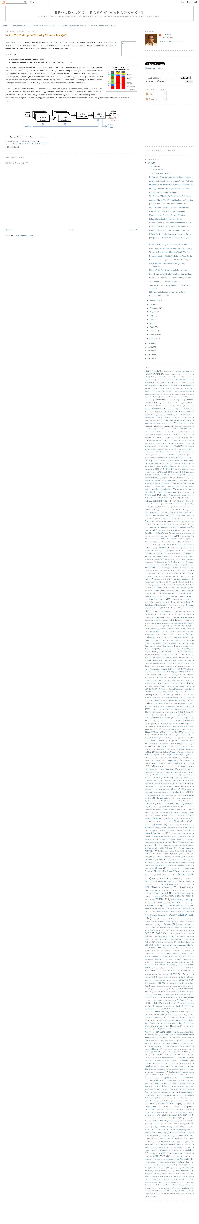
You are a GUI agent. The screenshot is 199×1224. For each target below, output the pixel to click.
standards (156, 1026)
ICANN (191, 703)
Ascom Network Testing (153, 434)
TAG (177, 1049)
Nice (176, 845)
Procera (167, 924)
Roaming (158, 959)
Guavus (163, 689)
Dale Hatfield (187, 585)
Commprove (162, 547)
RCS (157, 945)
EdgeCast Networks (182, 617)
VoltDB (147, 1156)
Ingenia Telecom (162, 721)
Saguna (147, 970)
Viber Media (178, 1138)
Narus (173, 815)
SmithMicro (174, 1012)
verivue (180, 1136)
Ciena (153, 536)
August (153, 311)
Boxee (181, 480)
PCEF (179, 896)
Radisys (178, 939)
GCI (190, 672)
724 (185, 374)
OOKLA (149, 862)
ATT (191, 437)
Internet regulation (186, 723)
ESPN (161, 637)
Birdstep (175, 472)
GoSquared (157, 686)
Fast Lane (148, 654)
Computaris (170, 551)
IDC (161, 706)
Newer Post (9, 229)
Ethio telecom (152, 640)
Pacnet (168, 890)
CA (152, 504)
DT (158, 614)
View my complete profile (171, 41)
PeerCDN (152, 903)
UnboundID (183, 1121)
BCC (189, 455)
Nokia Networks (165, 848)
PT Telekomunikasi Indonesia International (174, 927)
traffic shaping (176, 1103)
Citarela (183, 536)
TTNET (173, 1112)
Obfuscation (167, 857)
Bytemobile (161, 500)
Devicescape (170, 596)
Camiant (186, 506)
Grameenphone (168, 686)
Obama (159, 857)
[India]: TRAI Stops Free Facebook (163, 192)
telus (166, 1083)
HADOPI (148, 692)
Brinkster (147, 486)
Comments (152, 98)
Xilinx (176, 1179)
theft (177, 1089)
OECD (185, 857)
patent (147, 896)
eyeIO (179, 649)
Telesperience (166, 1078)
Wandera (154, 1162)
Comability (170, 545)
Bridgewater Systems (181, 483)
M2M (170, 766)
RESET (163, 953)
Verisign (172, 1136)
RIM (172, 956)
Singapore (178, 997)
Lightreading (173, 760)
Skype (172, 1002)
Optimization (186, 874)
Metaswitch (169, 786)
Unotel (182, 1124)
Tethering (166, 1086)
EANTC (180, 614)
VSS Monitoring (168, 1159)
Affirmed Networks (186, 391)
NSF (189, 851)
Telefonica (159, 1071)
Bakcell (159, 449)
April (152, 327)
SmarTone (148, 1012)
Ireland (149, 735)
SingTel (187, 997)
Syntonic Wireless (170, 1046)
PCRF (159, 899)
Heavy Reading (153, 694)
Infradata (150, 721)
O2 (151, 856)
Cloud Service (169, 541)
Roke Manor (159, 962)
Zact (146, 1191)
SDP (161, 983)
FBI (163, 655)
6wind (178, 374)
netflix (22, 143)
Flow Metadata (170, 660)
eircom (153, 623)
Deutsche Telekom (166, 593)
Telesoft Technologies (152, 1078)
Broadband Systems (184, 489)
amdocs (157, 408)
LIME (146, 763)
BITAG (182, 472)
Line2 (162, 763)
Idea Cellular (170, 706)
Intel (180, 720)
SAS (153, 977)
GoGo (174, 683)
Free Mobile (151, 666)
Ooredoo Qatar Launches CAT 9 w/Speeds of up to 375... (171, 184)
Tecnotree (158, 1061)
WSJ (146, 1179)
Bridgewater (165, 483)
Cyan (173, 582)
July (152, 315)
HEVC (15, 143)
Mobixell (150, 803)
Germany (174, 674)
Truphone (159, 1112)
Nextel (149, 845)
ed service (168, 617)
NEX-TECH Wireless (187, 842)
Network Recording (184, 836)
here (42, 59)
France (147, 663)
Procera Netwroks (184, 924)
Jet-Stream (151, 743)
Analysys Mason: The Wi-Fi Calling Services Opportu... (171, 200)
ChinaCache (187, 533)
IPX (183, 732)
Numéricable (185, 854)
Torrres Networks (151, 1101)
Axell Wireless (179, 443)
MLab (177, 792)
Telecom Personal (173, 1069)
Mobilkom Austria (172, 801)
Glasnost (161, 680)
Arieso (166, 429)
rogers (177, 959)
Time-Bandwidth (188, 1095)
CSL (162, 576)
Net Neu (162, 822)
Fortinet (189, 660)
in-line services (170, 712)
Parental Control (160, 892)
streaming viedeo (153, 1035)
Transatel (177, 1106)
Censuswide (159, 524)
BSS (166, 497)
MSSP (185, 809)
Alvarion (188, 406)
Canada (148, 509)
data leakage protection (179, 588)
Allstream (162, 406)
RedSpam (165, 948)
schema (175, 980)
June (152, 319)
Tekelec (185, 1060)
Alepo (159, 402)
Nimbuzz (151, 848)
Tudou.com (181, 1112)
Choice (147, 536)
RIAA (155, 956)
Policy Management (181, 914)
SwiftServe (158, 1043)
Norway (169, 851)
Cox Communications (180, 570)
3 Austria (168, 371)
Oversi (157, 887)
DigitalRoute (149, 605)
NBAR (174, 818)
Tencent (174, 1083)
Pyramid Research (186, 930)
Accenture (188, 377)
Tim (170, 1095)
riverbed (180, 956)
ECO (146, 617)
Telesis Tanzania (186, 1075)
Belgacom (152, 460)
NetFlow (171, 825)
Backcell (166, 446)
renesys (187, 951)
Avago (183, 440)
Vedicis (147, 1136)
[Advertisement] (153, 125)
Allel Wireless (189, 403)
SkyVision (190, 1003)
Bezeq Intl (187, 463)
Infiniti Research (186, 715)
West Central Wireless (157, 1168)
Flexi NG (159, 660)
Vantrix (155, 1132)
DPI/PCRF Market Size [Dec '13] (103, 25)
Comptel (159, 550)
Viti (183, 1147)
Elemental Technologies (154, 626)
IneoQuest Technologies (169, 715)
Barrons (164, 455)
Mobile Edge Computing (168, 795)
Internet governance (169, 723)
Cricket (182, 573)
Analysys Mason (171, 411)
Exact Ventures (168, 646)
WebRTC (172, 1165)
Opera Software (173, 871)
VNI (171, 1150)
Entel (192, 631)
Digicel (173, 602)
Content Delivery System (178, 559)
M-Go (157, 766)
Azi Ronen (166, 34)
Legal (169, 757)
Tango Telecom (177, 1051)
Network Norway (169, 836)
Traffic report (160, 1103)
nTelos (154, 854)
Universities (157, 1124)
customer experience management (179, 579)
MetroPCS (156, 789)
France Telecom (159, 663)
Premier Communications (168, 922)
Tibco (147, 1092)
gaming (171, 672)
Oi (169, 860)
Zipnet (182, 1194)
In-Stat (180, 712)
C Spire (179, 501)
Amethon (191, 409)
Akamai (159, 399)
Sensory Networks (157, 986)
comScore (180, 551)
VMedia (155, 1150)
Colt (161, 545)
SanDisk (157, 974)
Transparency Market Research (158, 1109)
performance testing (154, 905)
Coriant (175, 568)
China (189, 530)
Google (181, 682)
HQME (155, 700)
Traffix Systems (151, 1106)
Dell (175, 590)
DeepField (167, 591)
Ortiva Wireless (167, 884)
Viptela (147, 1147)
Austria (176, 440)
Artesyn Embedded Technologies (155, 432)
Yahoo (166, 1185)
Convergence (160, 565)
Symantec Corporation (154, 1046)
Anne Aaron (10, 42)
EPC (172, 634)
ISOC (161, 735)
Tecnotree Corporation (171, 1061)
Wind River (187, 1171)
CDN (165, 515)
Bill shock (163, 471)
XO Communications (172, 1182)
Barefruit (156, 455)
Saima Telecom (167, 970)
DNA (171, 608)
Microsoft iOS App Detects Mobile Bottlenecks (168, 270)
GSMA (154, 689)
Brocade (184, 495)
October (153, 304)
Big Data (166, 469)
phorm (191, 905)
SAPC (147, 977)
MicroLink (166, 789)
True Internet (149, 1112)
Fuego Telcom (149, 672)
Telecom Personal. (188, 1069)
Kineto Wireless (170, 752)
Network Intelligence (154, 833)
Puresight (175, 930)
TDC (166, 1055)
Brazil (192, 480)
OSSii (189, 884)
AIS (186, 397)
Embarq (147, 629)
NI (171, 845)
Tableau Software (167, 1049)
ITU (188, 737)
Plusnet (172, 911)
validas (168, 1130)
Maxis (158, 778)
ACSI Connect (182, 383)
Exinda (149, 649)
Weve (169, 1168)
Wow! (190, 1176)
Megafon (181, 783)
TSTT (166, 1112)
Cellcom (163, 521)
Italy (169, 738)
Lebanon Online (160, 758)
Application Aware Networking (176, 420)
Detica (154, 593)
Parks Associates (178, 893)
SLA (149, 1006)
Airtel (171, 397)
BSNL (159, 498)
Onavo (185, 860)
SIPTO (147, 1000)
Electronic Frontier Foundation (171, 623)
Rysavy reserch (175, 968)
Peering (160, 903)
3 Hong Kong (177, 371)
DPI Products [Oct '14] (20, 25)
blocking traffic (151, 477)
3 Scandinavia (189, 371)
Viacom (160, 1139)
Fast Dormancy (185, 652)
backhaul (175, 446)
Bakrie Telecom (169, 449)
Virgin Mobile (174, 1147)
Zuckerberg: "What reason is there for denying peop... (170, 177)
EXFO (192, 646)
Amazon (147, 409)
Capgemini (159, 510)
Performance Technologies (185, 903)
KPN (146, 754)
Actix (164, 385)
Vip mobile (179, 1144)
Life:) (163, 761)
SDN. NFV (153, 983)
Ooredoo (158, 862)
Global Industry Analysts (174, 680)
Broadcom (187, 492)
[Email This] (6, 147)
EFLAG (188, 620)
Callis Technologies (164, 507)
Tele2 (169, 1066)
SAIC (157, 970)
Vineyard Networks (163, 1144)
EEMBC (180, 620)
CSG (155, 576)
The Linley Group (160, 1089)
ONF (192, 860)
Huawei (190, 700)
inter (158, 723)
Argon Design (149, 429)
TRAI (163, 1106)
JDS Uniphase (182, 741)
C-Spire (186, 501)
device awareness (154, 596)
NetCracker (148, 825)
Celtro (192, 521)
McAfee (176, 778)
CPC (160, 573)
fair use (164, 651)
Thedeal (170, 1089)
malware (170, 769)
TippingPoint (151, 1098)
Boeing (189, 478)
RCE (146, 945)
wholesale (177, 1168)
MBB (166, 777)
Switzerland (181, 1043)
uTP (162, 1130)
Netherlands (149, 827)
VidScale (174, 1142)
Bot (146, 480)
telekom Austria (188, 1072)
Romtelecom (178, 962)
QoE (29, 143)
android (187, 411)
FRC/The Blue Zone (181, 663)
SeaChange (170, 983)
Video (191, 1138)
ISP (179, 734)
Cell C (183, 519)
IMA (189, 709)
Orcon (181, 881)
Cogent (191, 542)
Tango (166, 1052)
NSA (183, 851)
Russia (166, 968)
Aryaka (183, 432)
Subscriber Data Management (172, 1035)
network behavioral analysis (180, 830)
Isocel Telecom (171, 735)
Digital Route (185, 602)
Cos (156, 571)
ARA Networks (181, 423)
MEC (155, 780)
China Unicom (176, 533)
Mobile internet (186, 794)
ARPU (181, 428)
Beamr (151, 458)
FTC (184, 669)
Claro (176, 539)
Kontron (181, 752)
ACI (190, 380)
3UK (158, 374)
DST (152, 614)
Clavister (183, 539)
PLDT (152, 911)
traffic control (179, 1100)
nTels (160, 854)
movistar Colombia (162, 809)
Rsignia (181, 965)
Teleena (149, 1072)
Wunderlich (156, 1179)
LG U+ (188, 757)
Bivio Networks (173, 475)
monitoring (189, 803)
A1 (190, 374)
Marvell (184, 772)
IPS (165, 732)
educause (165, 620)
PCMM (188, 896)
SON (165, 1017)
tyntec (154, 1118)
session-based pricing (161, 989)
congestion (189, 553)
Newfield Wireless (171, 842)
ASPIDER (175, 434)
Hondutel (166, 698)
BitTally (149, 475)
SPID (153, 1023)
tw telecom (171, 1115)
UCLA (155, 1121)
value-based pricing (179, 1130)
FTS (189, 669)
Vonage (177, 1156)
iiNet (170, 709)
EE (172, 620)
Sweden (149, 1043)
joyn (172, 743)
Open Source (149, 865)
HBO (164, 692)
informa (180, 717)
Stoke (165, 1029)
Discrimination (161, 605)
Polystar (165, 919)
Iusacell (147, 741)
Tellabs (182, 1080)
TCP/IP (156, 1054)
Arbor (149, 426)
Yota (161, 1188)
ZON (146, 1196)
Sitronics (159, 1000)
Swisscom (169, 1043)
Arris (189, 429)
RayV (183, 942)
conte (184, 556)
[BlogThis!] (9, 147)
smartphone (159, 1011)
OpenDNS (188, 865)
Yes (190, 1185)
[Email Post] (37, 141)
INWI (149, 729)
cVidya (160, 582)
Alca (182, 400)
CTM (183, 576)
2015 (150, 163)
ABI (146, 377)
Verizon (190, 1135)
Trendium (188, 1109)
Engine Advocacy (182, 631)
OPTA (159, 875)
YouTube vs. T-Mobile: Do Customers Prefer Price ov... (170, 196)
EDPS (158, 620)
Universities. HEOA (171, 1124)
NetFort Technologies (184, 825)
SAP (190, 974)
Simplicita (168, 997)
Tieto (152, 1095)
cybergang (155, 585)
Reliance (188, 948)
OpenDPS (148, 868)
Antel (177, 415)
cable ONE (168, 504)
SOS (153, 1020)
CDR (146, 518)
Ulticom (172, 1120)
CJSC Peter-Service (165, 539)
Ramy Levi (167, 942)
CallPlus (176, 507)
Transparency (188, 1106)
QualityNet (148, 936)
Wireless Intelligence (165, 1176)
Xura (159, 1185)
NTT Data (175, 854)
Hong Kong (174, 698)
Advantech (167, 391)
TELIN (151, 1081)
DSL (146, 614)
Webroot (163, 1165)
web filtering (179, 1161)
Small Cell (180, 1006)
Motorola (164, 807)
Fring (146, 669)
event (146, 643)
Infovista (190, 718)
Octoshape (177, 857)
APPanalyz (167, 417)
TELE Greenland (159, 1066)
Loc (185, 763)
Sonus (182, 1017)
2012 (150, 350)
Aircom (163, 397)
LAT (166, 755)
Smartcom (178, 1009)
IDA (155, 706)
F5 (193, 648)
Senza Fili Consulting (173, 986)
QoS (158, 933)
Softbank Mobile (158, 1015)
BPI (186, 480)
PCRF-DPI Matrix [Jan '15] (43, 25)
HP (148, 700)
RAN (175, 942)
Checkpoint (161, 530)
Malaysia (161, 769)
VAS (164, 1132)
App (159, 417)
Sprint (181, 1023)
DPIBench (178, 612)
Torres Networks (186, 1098)
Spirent (159, 1023)
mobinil (191, 801)
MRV (172, 809)
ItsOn (182, 738)
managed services (184, 769)
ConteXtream (175, 562)
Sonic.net (174, 1017)
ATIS (183, 437)
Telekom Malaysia (153, 1075)
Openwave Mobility (153, 871)
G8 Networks (161, 672)
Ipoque (157, 732)
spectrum (180, 1020)
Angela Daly (158, 415)
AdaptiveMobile (188, 385)
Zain (152, 1190)
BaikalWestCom (150, 449)
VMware (164, 1150)
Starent (166, 1026)
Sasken (161, 977)
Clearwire (158, 542)
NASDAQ (181, 815)
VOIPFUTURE (177, 1153)
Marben (159, 772)
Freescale (180, 666)
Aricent (158, 429)
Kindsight (158, 752)
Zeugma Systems (150, 1194)
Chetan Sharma (172, 530)
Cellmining (174, 521)
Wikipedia (148, 1171)
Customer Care (159, 579)
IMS (146, 712)
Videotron (164, 1142)
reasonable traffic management (175, 944)
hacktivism (188, 689)
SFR (179, 989)
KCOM (173, 749)
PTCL (192, 927)
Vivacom (147, 1150)
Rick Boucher (164, 956)
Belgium (163, 460)
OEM (192, 856)
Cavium (188, 512)
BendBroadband (153, 463)
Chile (182, 530)
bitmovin (191, 472)
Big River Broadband (181, 469)
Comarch (180, 545)
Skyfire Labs (153, 1003)
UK (161, 1120)
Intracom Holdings (180, 726)
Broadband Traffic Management (99, 12)
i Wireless (169, 703)
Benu (162, 463)
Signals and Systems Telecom (176, 994)
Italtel (163, 738)
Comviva (160, 553)
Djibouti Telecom (153, 608)
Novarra (177, 851)
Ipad (155, 729)
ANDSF (147, 414)
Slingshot (159, 1006)
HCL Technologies (174, 692)
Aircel (155, 397)
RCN (151, 945)
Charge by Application (180, 527)
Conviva (180, 565)
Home (5, 25)
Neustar (163, 839)
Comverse (149, 553)
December (154, 166)
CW (167, 582)
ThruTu (189, 1089)
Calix (152, 507)
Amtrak (149, 412)
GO (168, 683)
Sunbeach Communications (182, 1038)
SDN (191, 979)
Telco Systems (186, 1063)
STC (184, 1026)
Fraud (170, 663)
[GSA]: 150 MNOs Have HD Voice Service (166, 218)
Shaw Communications (168, 992)
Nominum (161, 851)
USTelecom (183, 1127)
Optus (154, 878)
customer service (150, 582)
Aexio (175, 391)
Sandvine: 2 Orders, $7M (159, 295)
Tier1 (173, 1092)
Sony (189, 1017)
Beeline (170, 458)
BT (174, 497)
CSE (149, 576)
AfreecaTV (166, 394)
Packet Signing (188, 887)
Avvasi (167, 443)
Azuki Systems (149, 446)
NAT (189, 815)
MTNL (149, 812)
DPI (147, 611)
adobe (167, 388)
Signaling (157, 994)
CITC (190, 536)
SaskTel (168, 977)
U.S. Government (165, 1118)
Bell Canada (189, 460)
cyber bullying (182, 582)
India (188, 712)
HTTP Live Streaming (177, 700)
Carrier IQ (163, 513)
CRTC (191, 573)
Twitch (188, 1115)
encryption (155, 631)
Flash (184, 657)
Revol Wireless (173, 953)
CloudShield (183, 542)
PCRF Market (176, 899)
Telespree (178, 1078)
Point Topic (181, 911)
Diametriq (176, 599)
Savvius (154, 980)
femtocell (188, 654)
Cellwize (184, 521)
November (154, 300)
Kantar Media (151, 749)
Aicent (147, 397)
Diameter (190, 596)
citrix (153, 538)
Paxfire (156, 896)
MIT (164, 792)
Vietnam (182, 1142)
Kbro (167, 749)
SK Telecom (181, 1000)
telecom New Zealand (158, 1069)
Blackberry (187, 475)
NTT (166, 853)
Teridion (188, 1083)
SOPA (147, 1020)
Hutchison (159, 703)
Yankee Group (178, 1184)
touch (161, 1101)
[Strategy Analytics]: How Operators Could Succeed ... (170, 188)
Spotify (174, 1023)
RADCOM (165, 939)
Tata (146, 1055)
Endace (165, 631)
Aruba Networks (173, 432)
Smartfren (188, 1009)
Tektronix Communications (156, 1063)
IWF (153, 740)
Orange (175, 878)
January (153, 338)
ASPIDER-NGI (186, 434)
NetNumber (180, 828)
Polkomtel (155, 919)
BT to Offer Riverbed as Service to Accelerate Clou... (170, 234)
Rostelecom (161, 965)
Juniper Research (163, 746)
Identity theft (181, 706)
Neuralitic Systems (151, 839)
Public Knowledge (152, 930)
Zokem (189, 1194)
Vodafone (189, 1150)
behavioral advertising (185, 457)
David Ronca (55, 42)
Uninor (191, 1121)
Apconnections (149, 417)
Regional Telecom (177, 948)
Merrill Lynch (159, 786)
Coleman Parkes (152, 545)
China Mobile (149, 533)
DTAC (164, 614)
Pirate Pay (161, 908)
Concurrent (170, 553)
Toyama (168, 1101)
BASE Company (174, 455)
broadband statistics (161, 488)
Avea (146, 443)
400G (166, 374)
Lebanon (149, 758)
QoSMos (170, 933)
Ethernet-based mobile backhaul (183, 637)
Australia (165, 440)
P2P (175, 887)
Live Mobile (178, 763)
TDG (183, 1055)
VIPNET (188, 1144)
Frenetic (188, 666)
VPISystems (156, 1159)
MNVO (147, 795)
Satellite (184, 977)
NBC (181, 818)
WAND (147, 1162)
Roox (188, 962)
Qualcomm (187, 933)
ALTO (170, 406)
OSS (180, 884)
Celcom (174, 519)
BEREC (170, 463)
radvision (188, 939)
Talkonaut (148, 1052)
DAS (167, 588)
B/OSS (159, 446)
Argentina (188, 426)
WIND (178, 1171)
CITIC (146, 539)
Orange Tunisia (171, 881)
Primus (182, 922)
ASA (189, 432)
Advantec (159, 391)
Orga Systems (150, 884)
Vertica (152, 1139)
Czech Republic (175, 585)
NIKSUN (191, 845)
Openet (158, 868)
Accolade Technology (164, 380)
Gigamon (162, 677)
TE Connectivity (172, 1057)
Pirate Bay (151, 908)
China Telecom (163, 533)
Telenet (164, 1075)
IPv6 (176, 732)
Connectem (175, 556)
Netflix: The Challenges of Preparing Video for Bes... (170, 244)
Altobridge (179, 406)
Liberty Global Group (152, 761)
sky (192, 1000)
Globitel (161, 683)
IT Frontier (155, 738)
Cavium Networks (152, 515)
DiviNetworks (188, 605)
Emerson (162, 629)
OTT (147, 887)
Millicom (148, 792)
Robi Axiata (168, 959)
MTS (156, 812)
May (152, 323)
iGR (154, 709)
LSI (190, 763)
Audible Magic (155, 440)
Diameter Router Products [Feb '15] (72, 25)
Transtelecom (174, 1109)
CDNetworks (187, 516)
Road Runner (149, 959)
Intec (173, 721)
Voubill (185, 1156)
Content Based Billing (161, 559)
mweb (184, 812)
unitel (148, 1124)
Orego (189, 881)
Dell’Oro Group (185, 590)
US (187, 1123)
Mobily (183, 801)
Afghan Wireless (150, 394)
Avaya (189, 440)
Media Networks (165, 781)
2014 (150, 343)
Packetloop (159, 890)
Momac (161, 804)
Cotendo (164, 570)
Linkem (169, 763)
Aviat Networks (156, 443)
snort (190, 1012)
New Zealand (158, 842)
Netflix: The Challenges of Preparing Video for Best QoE (35, 35)
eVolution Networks (153, 646)
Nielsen (182, 845)
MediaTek (157, 783)
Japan (173, 740)
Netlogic (161, 827)
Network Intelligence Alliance (181, 833)
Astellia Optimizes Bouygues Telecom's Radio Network (171, 181)
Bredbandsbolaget (152, 483)
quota (171, 936)
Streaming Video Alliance (185, 1032)
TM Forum (169, 1098)
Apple (177, 417)
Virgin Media (158, 1147)
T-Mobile (154, 1049)
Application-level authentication (155, 423)
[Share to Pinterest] (17, 147)
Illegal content (180, 709)
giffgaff (191, 675)
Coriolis (184, 568)
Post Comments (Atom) (25, 235)
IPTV (170, 732)
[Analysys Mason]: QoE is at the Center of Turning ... (170, 230)
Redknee (153, 947)
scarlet (162, 980)
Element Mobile (189, 623)
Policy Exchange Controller (155, 915)
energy (172, 631)
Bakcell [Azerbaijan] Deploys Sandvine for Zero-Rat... (170, 274)
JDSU (192, 740)
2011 (150, 354)
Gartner (181, 671)
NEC (146, 822)
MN (183, 792)
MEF (173, 783)
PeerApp (190, 899)
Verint (164, 1136)
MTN (192, 809)
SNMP (183, 1012)
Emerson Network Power (176, 629)
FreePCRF (170, 666)
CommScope (176, 548)
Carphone (188, 510)
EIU (158, 623)
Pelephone (170, 903)
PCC (163, 896)
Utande (156, 1130)
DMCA (164, 608)
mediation (166, 783)
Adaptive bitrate (174, 385)
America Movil (171, 409)
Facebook (152, 651)
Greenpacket (180, 686)
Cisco (172, 535)
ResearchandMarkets (151, 953)
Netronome (190, 827)
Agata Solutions (187, 394)
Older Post (133, 229)
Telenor (173, 1074)
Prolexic (147, 927)
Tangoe (189, 1052)
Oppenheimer (149, 875)
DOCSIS (188, 608)
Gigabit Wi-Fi (151, 677)
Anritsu (169, 414)
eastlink (189, 614)
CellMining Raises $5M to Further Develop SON (168, 226)
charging (149, 530)
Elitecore (176, 625)
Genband (163, 674)
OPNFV (188, 871)
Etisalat (162, 640)
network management (152, 836)
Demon (147, 593)
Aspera (166, 434)
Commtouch (187, 548)
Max (183, 775)
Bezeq (178, 463)
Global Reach (189, 680)
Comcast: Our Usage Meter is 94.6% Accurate (167, 211)
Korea (189, 752)
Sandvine (174, 974)
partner (188, 893)
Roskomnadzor (149, 965)
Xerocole (167, 1179)
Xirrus (184, 1179)
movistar (188, 807)
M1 (163, 766)
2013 (150, 347)
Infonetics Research (161, 717)
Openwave (185, 868)
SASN (176, 977)
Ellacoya (188, 626)
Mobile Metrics (181, 798)
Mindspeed (157, 792)
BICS (157, 469)
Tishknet (160, 1098)
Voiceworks (153, 1153)
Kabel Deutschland (181, 746)
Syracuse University (185, 1046)
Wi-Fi (185, 1167)
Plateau (169, 908)
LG (183, 758)
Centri (146, 527)
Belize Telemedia (175, 460)
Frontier (154, 669)
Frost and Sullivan (167, 668)
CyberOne (164, 585)
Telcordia (148, 1066)
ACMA (157, 383)
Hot (182, 697)
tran (170, 1106)
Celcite (164, 518)
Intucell (191, 726)
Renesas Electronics (172, 951)
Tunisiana (191, 1112)
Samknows (187, 970)
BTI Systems (185, 498)
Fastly (157, 655)
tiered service (187, 1091)
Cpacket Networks (150, 573)
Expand (156, 649)
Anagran (157, 412)
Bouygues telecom (169, 480)
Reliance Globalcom (152, 951)
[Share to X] (12, 147)
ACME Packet (167, 382)
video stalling (154, 1142)
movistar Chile (149, 809)
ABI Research (156, 376)
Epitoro (180, 634)
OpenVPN (173, 868)
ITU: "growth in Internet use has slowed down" (167, 292)
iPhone (147, 732)
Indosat (157, 715)
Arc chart (159, 426)
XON (183, 1182)
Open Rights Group (185, 862)
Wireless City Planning (177, 1173)
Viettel (189, 1142)
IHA (159, 709)
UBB (176, 1118)
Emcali (154, 629)
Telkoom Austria (172, 1081)
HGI (185, 695)
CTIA (176, 576)
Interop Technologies (164, 726)
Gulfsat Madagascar (175, 689)
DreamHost (187, 612)
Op (165, 862)
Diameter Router (157, 599)
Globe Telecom (151, 683)
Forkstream (180, 660)
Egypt (146, 623)
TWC (180, 1115)
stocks (157, 1029)
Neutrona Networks (175, 839)
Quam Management (160, 936)
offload (160, 859)
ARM (174, 429)
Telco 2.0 (175, 1063)
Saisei (178, 970)
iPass (182, 729)
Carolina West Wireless (174, 510)
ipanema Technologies (169, 729)
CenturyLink (155, 527)
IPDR (189, 729)
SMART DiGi (165, 1009)
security (180, 982)
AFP (158, 394)
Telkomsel (159, 1080)
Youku (177, 1188)
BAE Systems (187, 446)
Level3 (176, 757)
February (153, 334)
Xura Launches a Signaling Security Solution (167, 215)
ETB (167, 637)
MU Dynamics (166, 812)
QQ (180, 933)
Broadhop (164, 495)
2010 (150, 358)
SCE (168, 980)
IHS (164, 709)
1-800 (147, 371)
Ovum (166, 887)
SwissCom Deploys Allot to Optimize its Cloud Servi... (170, 256)
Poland (189, 911)
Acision (148, 382)
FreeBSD (161, 666)
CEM (149, 524)
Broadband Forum (159, 486)
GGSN (182, 674)
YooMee (154, 1188)
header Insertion (188, 692)
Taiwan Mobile (186, 1049)
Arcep (167, 426)
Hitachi (191, 695)
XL (161, 1182)
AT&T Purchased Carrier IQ (160, 173)
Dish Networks (175, 605)
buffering (148, 500)
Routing (172, 965)
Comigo (151, 548)
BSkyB (149, 498)
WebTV (181, 1165)
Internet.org (151, 726)
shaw (155, 991)
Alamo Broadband (172, 400)
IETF (147, 709)
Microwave (187, 789)
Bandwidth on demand (170, 451)
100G (155, 371)
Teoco (182, 1083)
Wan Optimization (182, 1159)
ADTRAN (176, 388)
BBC (183, 455)
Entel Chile (151, 634)
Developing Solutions (186, 593)
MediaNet (187, 780)
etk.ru (170, 640)
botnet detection (154, 480)
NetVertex (162, 830)
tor (177, 1098)
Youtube (185, 1187)
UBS (192, 1118)
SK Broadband (169, 1000)
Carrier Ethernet (150, 512)
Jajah (166, 741)
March (152, 330)
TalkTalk (156, 1051)
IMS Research (157, 712)
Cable (158, 503)
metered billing (181, 786)
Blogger (164, 478)
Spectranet (171, 1020)
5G (172, 374)
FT (179, 669)
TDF (175, 1055)
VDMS (189, 1133)
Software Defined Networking (177, 1015)
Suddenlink (162, 1038)
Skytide (182, 1003)
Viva (189, 1147)
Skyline (164, 1003)
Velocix (155, 1136)
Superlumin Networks (151, 1040)
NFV (156, 844)
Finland (167, 658)
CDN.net (177, 516)
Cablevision (179, 504)
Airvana (179, 397)
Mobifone (155, 795)
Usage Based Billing (162, 1126)
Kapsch (160, 749)
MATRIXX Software (160, 775)
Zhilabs (160, 1193)
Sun (170, 1038)
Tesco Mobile (155, 1086)
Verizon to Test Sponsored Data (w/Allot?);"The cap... (170, 252)
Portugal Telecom (177, 919)
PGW (184, 905)
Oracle (163, 878)
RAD (156, 939)
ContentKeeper (162, 562)
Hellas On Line (169, 695)
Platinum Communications (183, 908)
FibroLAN (148, 657)
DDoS (156, 590)
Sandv (165, 974)
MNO (189, 792)
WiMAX (170, 1171)
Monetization (173, 803)
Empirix (189, 629)
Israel (188, 734)
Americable (181, 409)
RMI (189, 956)
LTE (147, 766)
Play (146, 911)
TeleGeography (174, 1072)
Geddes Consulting (150, 675)
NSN (146, 853)
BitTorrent (159, 474)
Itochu (176, 738)
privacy (157, 924)
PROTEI (156, 927)
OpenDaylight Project (174, 865)
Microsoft (176, 789)
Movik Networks (177, 807)
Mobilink (161, 801)
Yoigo (147, 1188)
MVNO (176, 812)
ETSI (183, 640)
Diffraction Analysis (160, 602)
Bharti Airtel (169, 466)
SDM (182, 980)
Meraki (149, 786)
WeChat (188, 1165)
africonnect (175, 394)
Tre (182, 1109)
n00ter (157, 815)
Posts (150, 94)
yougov (168, 1188)
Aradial (191, 423)
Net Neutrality (177, 821)
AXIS (189, 443)
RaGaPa (158, 942)
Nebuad (188, 818)
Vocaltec (179, 1150)
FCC (176, 654)
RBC (189, 942)
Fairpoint (174, 652)
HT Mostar (164, 700)
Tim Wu (177, 1095)
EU (188, 640)
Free (192, 663)
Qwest (181, 936)
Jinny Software (163, 743)
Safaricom (187, 968)
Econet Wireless (156, 617)
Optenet (168, 874)
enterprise (162, 634)
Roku (168, 962)
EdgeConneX (149, 620)
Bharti (159, 466)
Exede (178, 646)
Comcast (190, 544)
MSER (179, 809)
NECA (154, 822)
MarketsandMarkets (172, 772)
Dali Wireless (149, 588)
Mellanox (190, 783)
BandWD (180, 449)
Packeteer (150, 890)
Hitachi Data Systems (154, 698)
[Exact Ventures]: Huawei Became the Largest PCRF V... (171, 248)
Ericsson (190, 634)
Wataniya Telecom (165, 1162)
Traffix (189, 1104)
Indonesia (148, 715)
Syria (146, 1049)
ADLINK (159, 388)
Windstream (148, 1173)
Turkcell (161, 1115)
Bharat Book (149, 466)
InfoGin (147, 718)
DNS (178, 607)
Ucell (148, 1121)
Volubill (166, 1156)
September (154, 308)
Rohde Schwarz (189, 959)
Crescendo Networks (171, 573)
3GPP (149, 374)
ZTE (152, 1196)
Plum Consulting (161, 911)
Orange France (158, 881)
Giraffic (186, 677)
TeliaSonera (189, 1077)
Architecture (178, 426)
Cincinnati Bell (162, 536)
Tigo (158, 1095)
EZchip (186, 649)
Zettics (189, 1191)
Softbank (147, 1015)
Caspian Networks (176, 513)
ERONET (153, 637)
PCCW (171, 896)
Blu (171, 478)
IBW (184, 703)
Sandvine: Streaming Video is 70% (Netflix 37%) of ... (170, 259)
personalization (173, 905)
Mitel (170, 792)
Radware (148, 942)
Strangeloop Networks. (177, 1029)
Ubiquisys (183, 1118)
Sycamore (190, 1043)
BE (146, 458)
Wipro (157, 1173)
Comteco (188, 551)
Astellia (148, 437)
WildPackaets (159, 1171)
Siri (153, 1000)
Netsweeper (151, 830)
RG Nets (184, 953)
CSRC (169, 576)
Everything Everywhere (185, 643)
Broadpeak (175, 495)
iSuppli (147, 738)
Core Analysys (165, 568)
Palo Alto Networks (179, 890)
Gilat (178, 677)
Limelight (154, 763)
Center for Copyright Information (179, 524)
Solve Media (157, 1017)
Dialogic (180, 596)
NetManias (170, 828)
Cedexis (155, 519)
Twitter (147, 1118)
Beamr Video (160, 458)
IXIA (160, 740)
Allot (149, 405)
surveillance (181, 1040)
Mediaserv (148, 783)
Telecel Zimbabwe (179, 1066)
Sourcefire (161, 1020)
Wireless (164, 1173)
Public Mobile (165, 930)
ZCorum (161, 1191)
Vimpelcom (149, 1144)
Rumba (158, 968)
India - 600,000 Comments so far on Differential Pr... (169, 207)
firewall (175, 657)
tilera (164, 1095)
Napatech (165, 815)
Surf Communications (167, 1040)
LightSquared (187, 761)
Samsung (148, 974)
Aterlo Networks (172, 437)
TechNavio (183, 1057)
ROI (148, 962)
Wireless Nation (180, 1176)
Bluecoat (179, 477)
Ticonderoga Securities (160, 1092)
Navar (167, 818)
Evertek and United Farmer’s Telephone (162, 643)
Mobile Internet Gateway (160, 797)
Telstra (157, 1083)
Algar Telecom (177, 403)
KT (153, 755)
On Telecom (176, 860)
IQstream (191, 732)
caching (190, 503)
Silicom (160, 997)
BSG (192, 495)
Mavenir (175, 775)
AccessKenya (149, 380)
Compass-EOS (149, 551)
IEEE (189, 706)
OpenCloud (159, 865)
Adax (149, 388)
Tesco (146, 1086)
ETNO (177, 640)
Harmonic (157, 692)
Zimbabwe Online (172, 1194)
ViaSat (168, 1139)
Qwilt (188, 936)
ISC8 (155, 735)
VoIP (163, 1153)
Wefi (146, 1168)
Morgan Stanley (153, 807)
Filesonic (158, 658)
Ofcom (149, 859)
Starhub (176, 1026)
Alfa (168, 403)
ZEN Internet (170, 1191)
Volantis (188, 1153)
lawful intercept (175, 755)
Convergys (171, 565)
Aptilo (169, 423)
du (170, 614)
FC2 (169, 655)
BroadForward (150, 495)
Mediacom (177, 780)
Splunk (167, 1023)
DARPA (159, 588)
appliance (188, 417)
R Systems (148, 939)
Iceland (149, 706)
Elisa (167, 626)
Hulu (151, 703)
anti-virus (186, 414)
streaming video (40, 143)
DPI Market (163, 611)
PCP (146, 900)
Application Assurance (152, 420)
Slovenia (169, 1006)
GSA (146, 689)
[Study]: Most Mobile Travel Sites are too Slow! (168, 203)
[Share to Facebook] (15, 147)
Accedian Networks (174, 377)
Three (183, 1089)
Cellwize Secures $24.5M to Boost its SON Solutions (170, 277)
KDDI (181, 749)
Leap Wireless (189, 755)
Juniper (180, 743)
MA (178, 766)
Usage (147, 1127)
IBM (177, 703)
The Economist (178, 1086)
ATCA (158, 437)
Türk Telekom (151, 1115)
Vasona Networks (178, 1132)
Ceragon (165, 527)
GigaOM (171, 677)
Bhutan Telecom (183, 466)
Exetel (185, 646)
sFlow (173, 989)
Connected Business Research (158, 556)
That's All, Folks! (156, 169)
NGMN (165, 845)
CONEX (179, 553)
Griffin (189, 686)
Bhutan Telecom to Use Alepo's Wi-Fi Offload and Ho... (171, 222)
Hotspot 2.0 (190, 698)
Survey (191, 1040)
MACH (184, 766)
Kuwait (160, 755)
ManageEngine (149, 772)
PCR (151, 900)
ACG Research (179, 380)
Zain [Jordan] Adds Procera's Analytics (164, 281)
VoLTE (155, 1156)
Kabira (191, 746)
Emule (147, 631)
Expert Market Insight (168, 649)
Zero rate (180, 1191)
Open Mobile (173, 862)
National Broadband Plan (153, 818)
